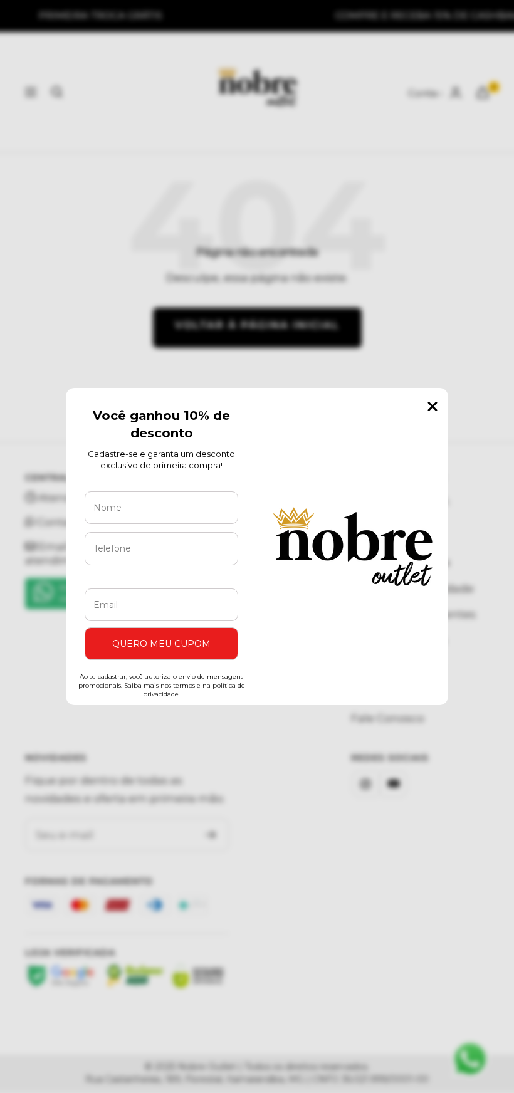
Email (109, 579)
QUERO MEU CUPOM (161, 643)
